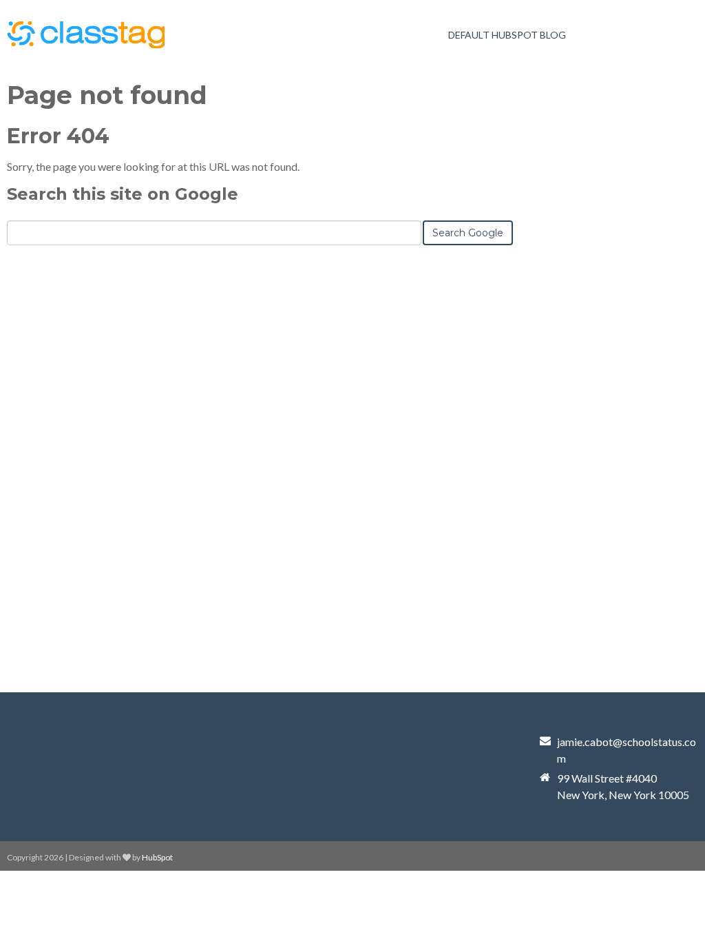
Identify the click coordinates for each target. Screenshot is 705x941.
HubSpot (157, 857)
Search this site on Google (122, 194)
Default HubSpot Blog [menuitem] (507, 35)
